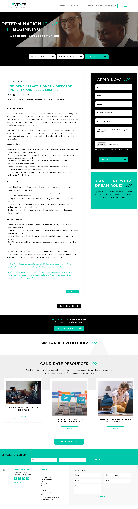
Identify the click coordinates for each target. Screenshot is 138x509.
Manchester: (22, 474)
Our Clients (44, 483)
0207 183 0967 (110, 6)
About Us (43, 481)
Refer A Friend (65, 328)
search (91, 57)
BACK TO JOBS (67, 306)
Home (42, 473)
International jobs (75, 6)
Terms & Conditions (46, 492)
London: (21, 472)
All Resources (69, 442)
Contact (43, 494)
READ (23, 417)
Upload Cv (114, 190)
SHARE (70, 291)
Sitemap (43, 490)
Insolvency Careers (94, 6)
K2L (53, 499)
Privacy (43, 488)
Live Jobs (61, 6)
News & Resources (46, 486)
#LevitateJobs (18, 482)
